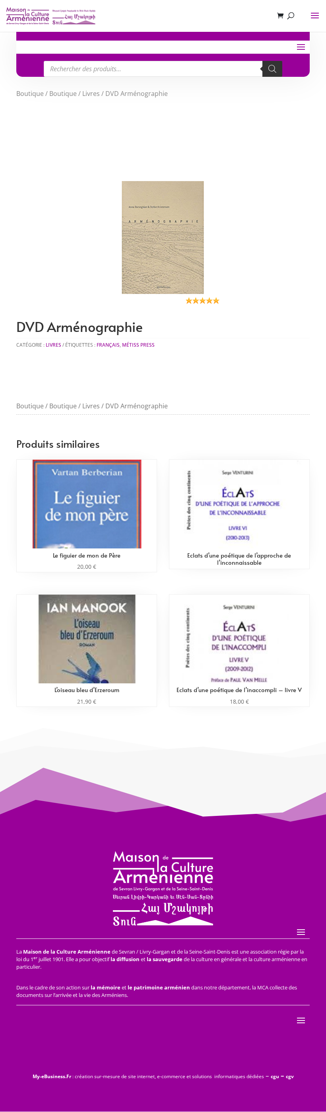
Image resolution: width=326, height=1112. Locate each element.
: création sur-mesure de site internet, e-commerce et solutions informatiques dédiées (148, 1076)
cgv (290, 1076)
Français (108, 344)
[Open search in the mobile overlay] (163, 69)
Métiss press (138, 344)
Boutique (30, 93)
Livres (91, 93)
